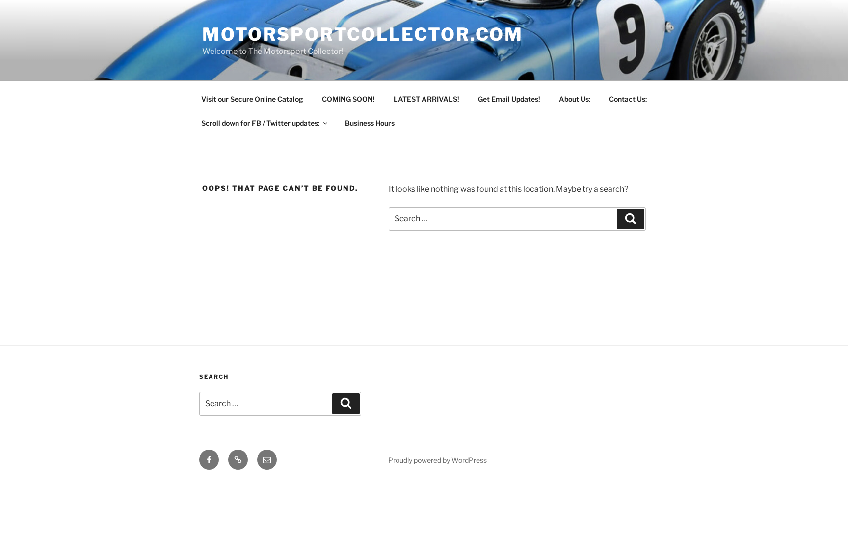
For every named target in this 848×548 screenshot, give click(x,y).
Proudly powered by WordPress (437, 460)
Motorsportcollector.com (362, 34)
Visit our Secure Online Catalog (252, 99)
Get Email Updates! (509, 99)
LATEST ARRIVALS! (426, 99)
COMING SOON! (348, 99)
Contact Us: (628, 99)
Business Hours (370, 123)
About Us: (574, 99)
